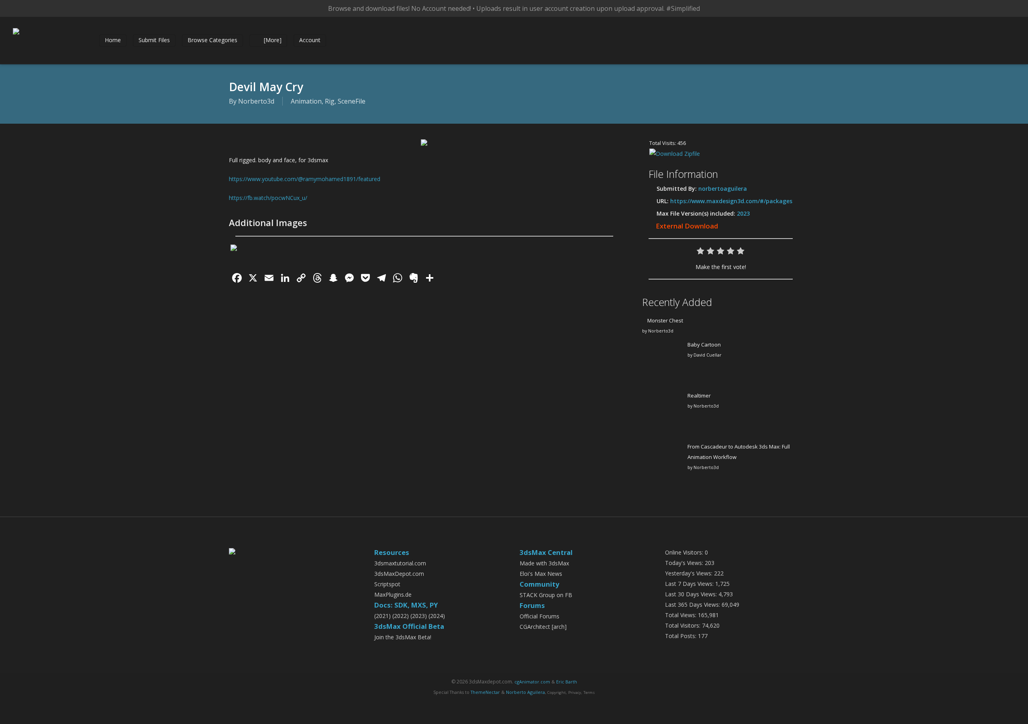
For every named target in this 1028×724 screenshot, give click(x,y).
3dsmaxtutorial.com (400, 563)
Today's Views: (685, 563)
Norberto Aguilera (525, 692)
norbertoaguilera (722, 188)
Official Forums (539, 616)
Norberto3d (256, 101)
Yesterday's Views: (689, 573)
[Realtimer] (662, 415)
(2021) (382, 616)
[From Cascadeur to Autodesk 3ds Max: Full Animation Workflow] (662, 466)
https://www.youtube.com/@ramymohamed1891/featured (304, 179)
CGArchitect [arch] (543, 626)
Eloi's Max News (541, 573)
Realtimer (699, 395)
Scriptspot (387, 584)
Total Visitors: (683, 625)
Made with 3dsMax (544, 563)
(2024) (436, 616)
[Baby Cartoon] (662, 364)
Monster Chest (665, 320)
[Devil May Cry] (424, 149)
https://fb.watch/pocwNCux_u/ (268, 198)
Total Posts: (681, 636)
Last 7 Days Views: (690, 583)
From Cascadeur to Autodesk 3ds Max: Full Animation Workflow (738, 452)
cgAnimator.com (532, 682)
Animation (306, 101)
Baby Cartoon (704, 344)
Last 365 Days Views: (693, 604)
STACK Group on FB (546, 595)
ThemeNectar (485, 692)
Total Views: (681, 615)
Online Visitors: (685, 552)
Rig (330, 101)
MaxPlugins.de (393, 594)
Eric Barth (566, 682)
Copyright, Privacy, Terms (571, 692)
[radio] (700, 253)
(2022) (400, 616)
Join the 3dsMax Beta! (402, 637)
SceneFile (351, 101)
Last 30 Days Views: (691, 594)
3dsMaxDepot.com (399, 573)
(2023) (418, 616)
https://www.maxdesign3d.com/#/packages (731, 201)
